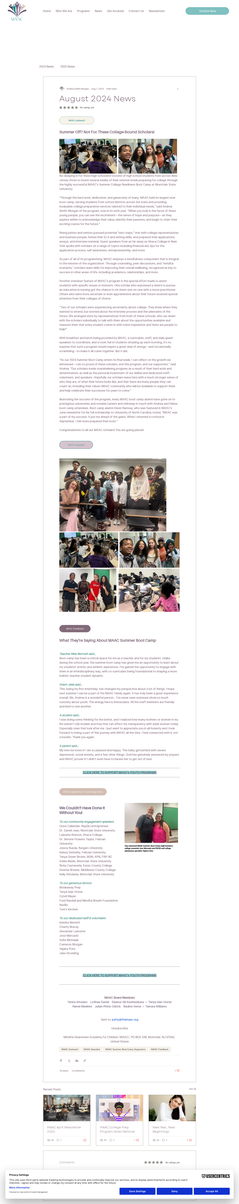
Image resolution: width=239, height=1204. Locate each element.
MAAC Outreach (69, 1049)
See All (192, 1088)
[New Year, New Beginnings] (172, 1108)
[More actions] (178, 89)
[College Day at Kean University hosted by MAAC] (66, 1108)
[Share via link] (84, 1060)
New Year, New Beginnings (164, 1129)
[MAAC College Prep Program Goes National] (119, 1108)
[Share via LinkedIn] (76, 1060)
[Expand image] (112, 494)
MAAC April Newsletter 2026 (64, 1129)
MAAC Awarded (92, 1049)
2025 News (67, 66)
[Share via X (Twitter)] (68, 1060)
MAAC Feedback (159, 1049)
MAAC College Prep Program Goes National (117, 1129)
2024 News (46, 66)
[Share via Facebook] (60, 1060)
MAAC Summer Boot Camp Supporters (125, 1049)
